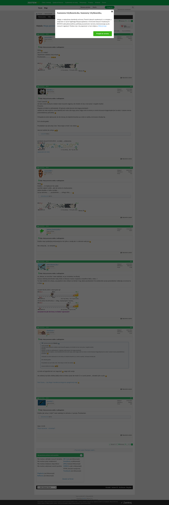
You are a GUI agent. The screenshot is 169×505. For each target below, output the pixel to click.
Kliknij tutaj (102, 26)
